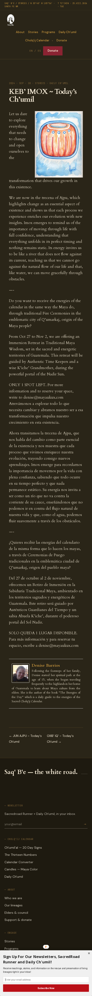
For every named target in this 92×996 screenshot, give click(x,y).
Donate (61, 40)
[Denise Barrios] (22, 673)
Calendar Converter (18, 862)
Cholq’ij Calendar (37, 40)
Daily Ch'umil (13, 877)
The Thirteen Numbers (20, 855)
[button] (46, 959)
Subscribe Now (46, 988)
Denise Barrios (46, 665)
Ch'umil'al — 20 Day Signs (23, 848)
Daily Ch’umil (67, 32)
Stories (33, 32)
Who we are (13, 898)
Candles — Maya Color (21, 869)
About (20, 32)
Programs (48, 32)
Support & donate (18, 920)
